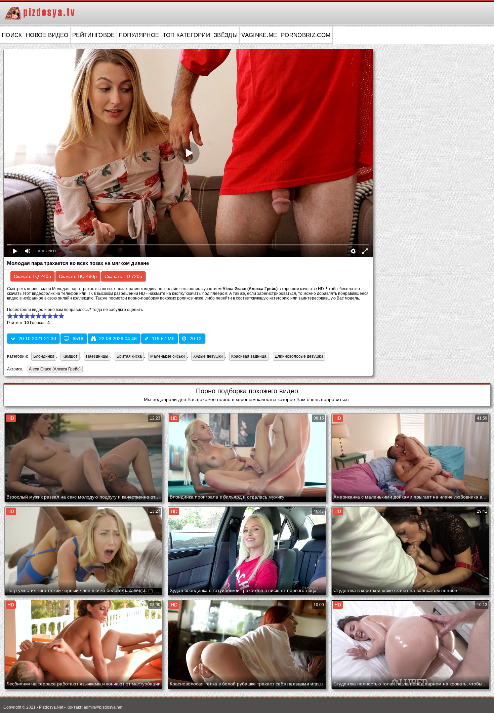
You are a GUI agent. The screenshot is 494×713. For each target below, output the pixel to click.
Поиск (12, 35)
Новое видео (47, 35)
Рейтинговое (93, 35)
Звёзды (226, 35)
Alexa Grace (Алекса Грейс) (54, 369)
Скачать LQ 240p (32, 276)
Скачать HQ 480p (78, 276)
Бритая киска (129, 356)
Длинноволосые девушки (299, 356)
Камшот (70, 356)
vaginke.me (259, 35)
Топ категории (186, 35)
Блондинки (43, 356)
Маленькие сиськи (167, 356)
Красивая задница (248, 356)
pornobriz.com (306, 35)
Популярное (139, 35)
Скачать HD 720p (123, 276)
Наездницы (97, 356)
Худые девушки (208, 356)
